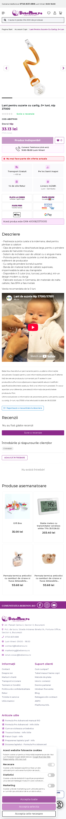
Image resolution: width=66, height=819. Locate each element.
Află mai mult (20, 759)
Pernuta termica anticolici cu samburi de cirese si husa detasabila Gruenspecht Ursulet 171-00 (49, 578)
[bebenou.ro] (27, 12)
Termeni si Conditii (11, 685)
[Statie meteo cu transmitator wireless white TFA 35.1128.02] (48, 506)
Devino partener (43, 685)
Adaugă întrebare (14, 457)
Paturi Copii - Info (14, 736)
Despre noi (7, 673)
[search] (5, 20)
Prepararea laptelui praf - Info (20, 740)
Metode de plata (43, 677)
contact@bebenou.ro (16, 646)
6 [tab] (59, 100)
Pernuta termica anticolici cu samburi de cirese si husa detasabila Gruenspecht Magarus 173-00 (17, 578)
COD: (4, 119)
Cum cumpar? (42, 669)
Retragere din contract (46, 697)
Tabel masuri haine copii (47, 673)
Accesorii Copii (21, 29)
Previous (6, 68)
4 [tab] (38, 100)
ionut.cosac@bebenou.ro (18, 655)
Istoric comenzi (42, 681)
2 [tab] (17, 100)
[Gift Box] (17, 506)
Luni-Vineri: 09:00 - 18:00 (17, 641)
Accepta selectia (29, 806)
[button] (5, 13)
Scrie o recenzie (25, 114)
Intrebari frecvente (44, 689)
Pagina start (7, 29)
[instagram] (47, 605)
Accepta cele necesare (29, 813)
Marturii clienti (9, 677)
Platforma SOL (42, 705)
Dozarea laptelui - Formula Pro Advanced (26, 744)
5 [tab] (48, 100)
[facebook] (39, 605)
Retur (4, 693)
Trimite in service (10, 697)
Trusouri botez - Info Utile (18, 732)
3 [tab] (28, 100)
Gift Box (17, 523)
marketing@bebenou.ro (17, 650)
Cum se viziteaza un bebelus (19, 728)
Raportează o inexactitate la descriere (24, 408)
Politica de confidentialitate (16, 689)
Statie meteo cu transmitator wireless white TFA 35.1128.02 (48, 526)
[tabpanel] (33, 67)
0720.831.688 (11, 637)
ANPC (38, 701)
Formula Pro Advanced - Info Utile (22, 724)
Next (63, 68)
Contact (6, 669)
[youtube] (54, 605)
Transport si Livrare (11, 681)
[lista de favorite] (49, 13)
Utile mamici (8, 701)
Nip (11, 123)
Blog (37, 693)
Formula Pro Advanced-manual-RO (22, 720)
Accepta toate (29, 799)
